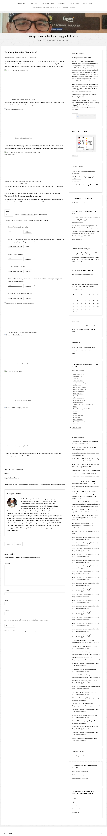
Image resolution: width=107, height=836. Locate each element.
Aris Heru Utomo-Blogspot (80, 383)
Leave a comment (10, 57)
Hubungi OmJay (74, 3)
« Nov (73, 312)
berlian (41, 484)
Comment (8, 563)
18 (98, 303)
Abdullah (74, 732)
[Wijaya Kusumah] (86, 116)
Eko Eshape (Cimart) (78, 391)
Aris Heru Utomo (78, 380)
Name (7, 590)
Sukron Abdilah (13, 227)
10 (93, 300)
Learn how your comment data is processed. (42, 631)
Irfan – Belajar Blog (78, 398)
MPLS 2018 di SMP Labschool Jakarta (89, 470)
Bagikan (16, 215)
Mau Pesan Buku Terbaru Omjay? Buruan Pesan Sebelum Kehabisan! (85, 518)
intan (45, 484)
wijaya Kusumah (76, 474)
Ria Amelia (11, 239)
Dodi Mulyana (77, 385)
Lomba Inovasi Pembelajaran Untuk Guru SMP (84, 171)
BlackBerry (43, 215)
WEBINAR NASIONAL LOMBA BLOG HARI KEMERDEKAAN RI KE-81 (85, 476)
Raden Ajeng (76, 417)
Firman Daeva (10, 220)
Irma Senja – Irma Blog (79, 400)
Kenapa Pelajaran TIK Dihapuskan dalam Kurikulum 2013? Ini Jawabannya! (83, 526)
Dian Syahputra (76, 523)
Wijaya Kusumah (32, 57)
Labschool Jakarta (76, 427)
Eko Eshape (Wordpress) (79, 387)
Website (7, 610)
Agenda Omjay (87, 3)
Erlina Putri (27, 220)
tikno (73, 510)
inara (73, 531)
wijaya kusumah (21, 3)
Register (74, 798)
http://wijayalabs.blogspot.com (80, 771)
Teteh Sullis (19, 220)
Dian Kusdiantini (13, 279)
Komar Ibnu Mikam (78, 402)
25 (98, 306)
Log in (73, 802)
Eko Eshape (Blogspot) (79, 389)
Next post (18, 544)
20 (77, 306)
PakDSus (74, 663)
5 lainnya (36, 220)
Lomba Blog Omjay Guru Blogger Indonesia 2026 (85, 185)
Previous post (9, 544)
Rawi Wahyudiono (78, 419)
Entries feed (75, 805)
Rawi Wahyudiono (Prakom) (81, 422)
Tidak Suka (28, 232)
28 (81, 309)
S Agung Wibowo (13, 266)
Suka (7, 211)
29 (85, 309)
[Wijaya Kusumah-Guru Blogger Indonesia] (53, 23)
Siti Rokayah (75, 715)
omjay (49, 484)
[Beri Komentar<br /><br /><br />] (9, 215)
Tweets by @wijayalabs (78, 370)
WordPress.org (75, 812)
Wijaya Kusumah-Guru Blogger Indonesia (53, 36)
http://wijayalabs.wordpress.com (87, 97)
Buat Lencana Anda (75, 122)
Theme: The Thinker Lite (8, 833)
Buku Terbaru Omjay (48, 3)
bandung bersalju (34, 484)
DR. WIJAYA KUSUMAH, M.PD (81, 459)
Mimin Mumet (12, 254)
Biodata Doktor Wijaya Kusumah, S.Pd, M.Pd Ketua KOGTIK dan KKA (54, 7)
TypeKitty (74, 470)
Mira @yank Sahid (78, 415)
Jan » (77, 312)
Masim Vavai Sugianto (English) (82, 409)
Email (7, 600)
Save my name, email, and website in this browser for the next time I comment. (27, 620)
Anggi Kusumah (77, 376)
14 (81, 303)
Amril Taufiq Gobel (78, 374)
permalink (61, 484)
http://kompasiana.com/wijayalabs (86, 81)
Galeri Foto (61, 3)
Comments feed (76, 809)
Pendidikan (34, 3)
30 (89, 309)
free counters (75, 155)
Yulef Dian (76, 378)
